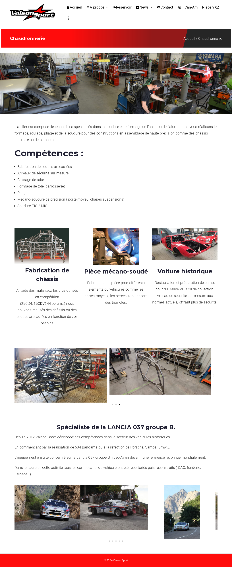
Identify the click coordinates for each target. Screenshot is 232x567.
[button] (106, 7)
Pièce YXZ (210, 7)
